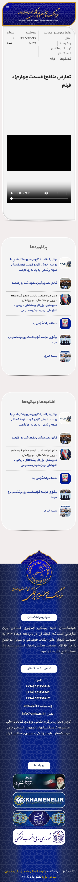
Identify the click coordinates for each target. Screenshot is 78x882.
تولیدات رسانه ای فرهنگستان (61, 51)
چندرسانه (65, 43)
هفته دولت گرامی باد (44, 323)
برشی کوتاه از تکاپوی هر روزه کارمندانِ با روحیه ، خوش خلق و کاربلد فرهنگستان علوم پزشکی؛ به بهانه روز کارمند (33, 265)
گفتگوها (65, 59)
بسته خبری (50, 356)
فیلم (53, 59)
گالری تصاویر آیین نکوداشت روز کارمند (34, 283)
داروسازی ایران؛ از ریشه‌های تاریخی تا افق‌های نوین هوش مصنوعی (35, 308)
